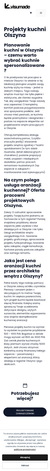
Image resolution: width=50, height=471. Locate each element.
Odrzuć (25, 465)
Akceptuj (25, 457)
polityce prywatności (25, 449)
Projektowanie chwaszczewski (25, 412)
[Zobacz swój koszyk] (31, 13)
